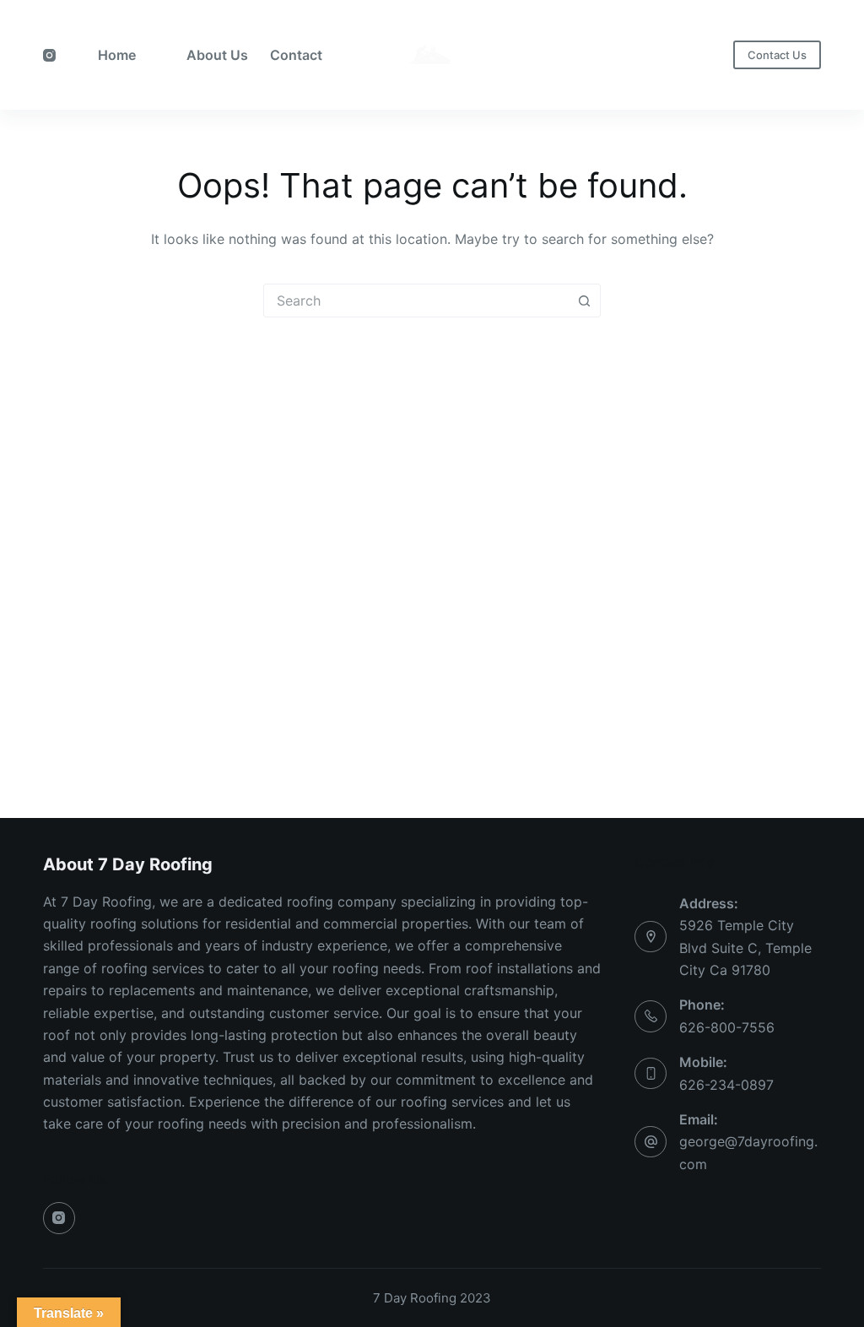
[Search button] (584, 300)
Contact (296, 54)
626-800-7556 (727, 1027)
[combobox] (416, 300)
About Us (217, 54)
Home (117, 54)
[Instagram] (49, 55)
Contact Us (777, 55)
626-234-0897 (726, 1084)
